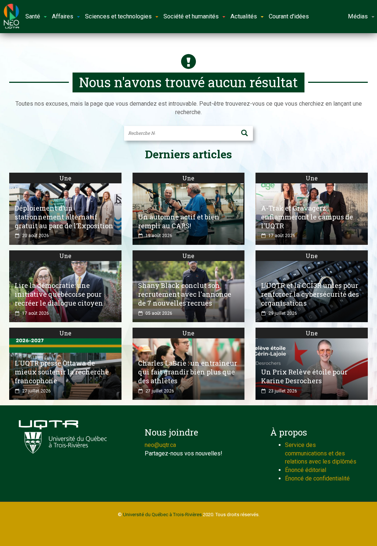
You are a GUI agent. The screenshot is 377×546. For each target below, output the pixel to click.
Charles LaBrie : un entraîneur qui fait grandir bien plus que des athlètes (187, 372)
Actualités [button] (243, 16)
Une (65, 178)
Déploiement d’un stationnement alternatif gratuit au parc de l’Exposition (64, 217)
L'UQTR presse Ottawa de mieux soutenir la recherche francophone (62, 372)
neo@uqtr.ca (160, 444)
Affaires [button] (62, 16)
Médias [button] (358, 16)
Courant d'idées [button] (289, 16)
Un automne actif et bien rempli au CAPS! (178, 221)
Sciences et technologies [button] (118, 16)
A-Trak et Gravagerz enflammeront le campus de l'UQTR (307, 217)
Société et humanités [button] (191, 16)
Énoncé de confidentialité (317, 478)
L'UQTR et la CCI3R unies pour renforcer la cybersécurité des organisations (310, 294)
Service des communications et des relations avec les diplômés (320, 453)
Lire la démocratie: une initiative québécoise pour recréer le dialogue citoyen (59, 294)
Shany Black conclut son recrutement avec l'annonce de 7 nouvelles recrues (184, 294)
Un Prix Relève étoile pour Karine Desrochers (304, 376)
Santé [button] (32, 16)
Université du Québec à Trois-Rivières (162, 514)
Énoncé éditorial (305, 469)
